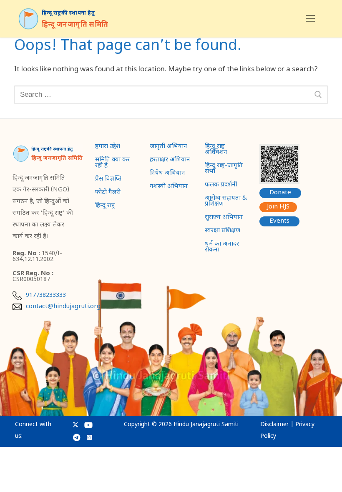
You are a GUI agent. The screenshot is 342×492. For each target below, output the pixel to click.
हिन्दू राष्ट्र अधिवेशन (216, 150)
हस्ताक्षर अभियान (170, 160)
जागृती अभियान (168, 147)
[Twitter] (75, 425)
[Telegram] (76, 437)
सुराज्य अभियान (224, 218)
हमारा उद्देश (107, 147)
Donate (280, 193)
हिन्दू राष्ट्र (105, 206)
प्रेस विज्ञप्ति (108, 179)
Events (279, 221)
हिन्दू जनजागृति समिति (75, 25)
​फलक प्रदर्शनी (221, 185)
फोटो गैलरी (108, 193)
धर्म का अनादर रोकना (222, 247)
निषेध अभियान (167, 174)
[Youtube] (89, 425)
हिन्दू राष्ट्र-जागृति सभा (224, 169)
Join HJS (278, 207)
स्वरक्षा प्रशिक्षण (222, 231)
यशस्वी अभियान (169, 187)
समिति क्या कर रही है (112, 163)
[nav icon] (310, 19)
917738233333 (46, 296)
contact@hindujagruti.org (63, 307)
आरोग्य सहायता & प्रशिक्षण (226, 202)
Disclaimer (274, 425)
